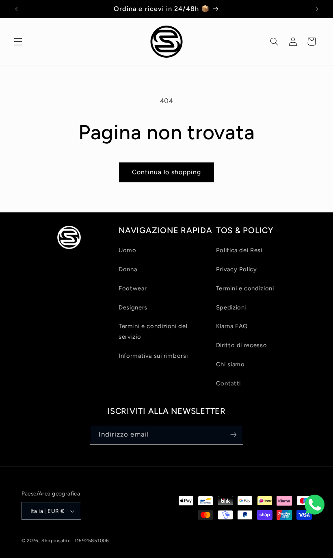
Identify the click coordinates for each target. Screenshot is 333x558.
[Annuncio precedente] (16, 9)
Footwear (133, 288)
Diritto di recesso (241, 345)
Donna (128, 269)
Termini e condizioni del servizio (153, 331)
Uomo (127, 250)
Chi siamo (230, 364)
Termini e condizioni (245, 288)
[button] (18, 41)
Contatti (228, 383)
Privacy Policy (236, 269)
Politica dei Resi (239, 250)
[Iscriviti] (233, 435)
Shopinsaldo (56, 540)
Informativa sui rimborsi (153, 355)
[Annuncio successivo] (317, 9)
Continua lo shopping (166, 172)
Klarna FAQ (232, 326)
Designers (133, 307)
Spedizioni (231, 307)
